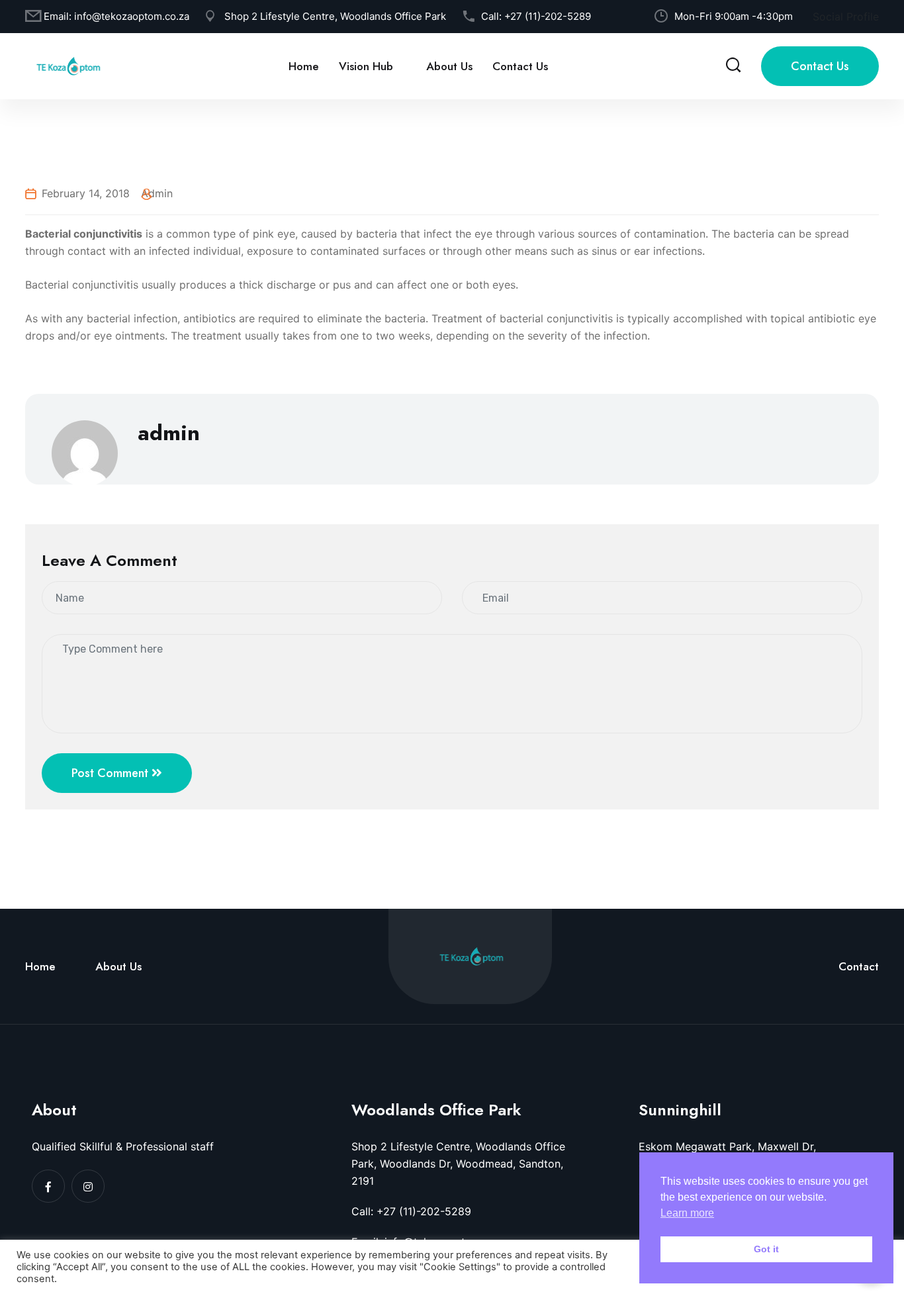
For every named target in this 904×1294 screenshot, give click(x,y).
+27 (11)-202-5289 (547, 16)
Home (304, 66)
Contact (858, 966)
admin (157, 193)
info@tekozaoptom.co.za (131, 16)
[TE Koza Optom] (68, 64)
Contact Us (520, 66)
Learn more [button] (687, 1213)
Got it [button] (766, 1249)
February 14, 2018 (86, 193)
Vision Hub (366, 66)
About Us (449, 66)
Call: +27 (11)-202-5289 (411, 1211)
